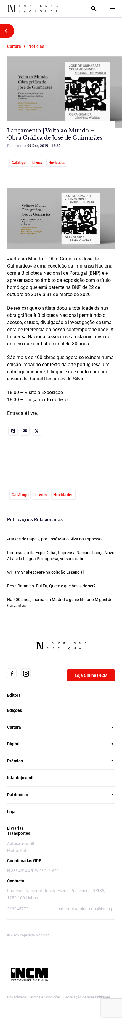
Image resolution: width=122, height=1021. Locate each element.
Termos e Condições (45, 997)
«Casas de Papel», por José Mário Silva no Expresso (54, 539)
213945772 (17, 908)
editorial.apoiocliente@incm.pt (87, 908)
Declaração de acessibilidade (86, 997)
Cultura (14, 46)
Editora (14, 695)
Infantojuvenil (20, 777)
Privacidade (16, 997)
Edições (14, 710)
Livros (37, 163)
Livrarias (15, 828)
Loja (11, 811)
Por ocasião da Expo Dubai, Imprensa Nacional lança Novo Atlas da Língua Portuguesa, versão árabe (60, 555)
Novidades (57, 163)
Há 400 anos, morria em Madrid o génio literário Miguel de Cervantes (59, 602)
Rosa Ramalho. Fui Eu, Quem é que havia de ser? (51, 586)
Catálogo (19, 163)
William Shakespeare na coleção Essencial (45, 572)
